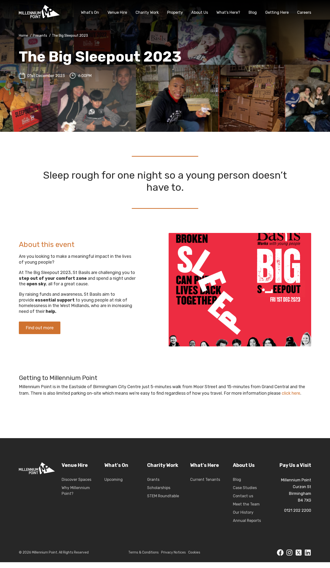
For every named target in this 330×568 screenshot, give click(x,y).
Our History (243, 512)
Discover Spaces (76, 479)
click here (291, 393)
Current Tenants (205, 479)
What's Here (204, 465)
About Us (199, 12)
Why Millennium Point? (76, 490)
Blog (253, 12)
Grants (153, 479)
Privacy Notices (173, 552)
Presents (40, 36)
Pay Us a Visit (295, 465)
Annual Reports (247, 520)
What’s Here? (228, 12)
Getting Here (277, 12)
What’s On (90, 12)
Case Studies (245, 487)
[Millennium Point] (39, 12)
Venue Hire (117, 12)
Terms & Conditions (143, 552)
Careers (304, 12)
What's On (116, 465)
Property (175, 12)
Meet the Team (246, 504)
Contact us (243, 496)
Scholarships (158, 487)
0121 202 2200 (297, 510)
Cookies (194, 552)
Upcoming (113, 479)
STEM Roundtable (163, 496)
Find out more (40, 327)
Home (23, 36)
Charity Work (147, 12)
